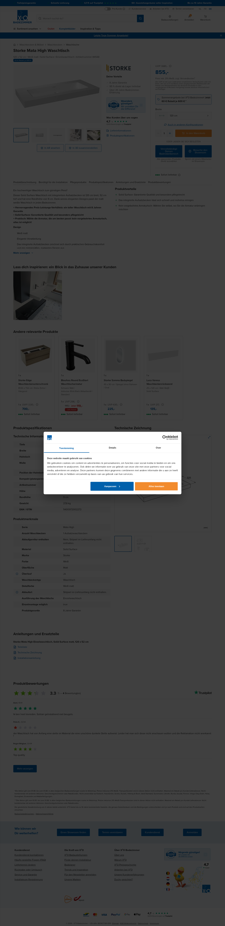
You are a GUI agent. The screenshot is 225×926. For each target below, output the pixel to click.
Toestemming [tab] (66, 448)
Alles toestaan (156, 486)
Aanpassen (110, 486)
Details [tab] (112, 447)
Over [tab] (158, 447)
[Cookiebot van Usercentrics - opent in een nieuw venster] (164, 437)
